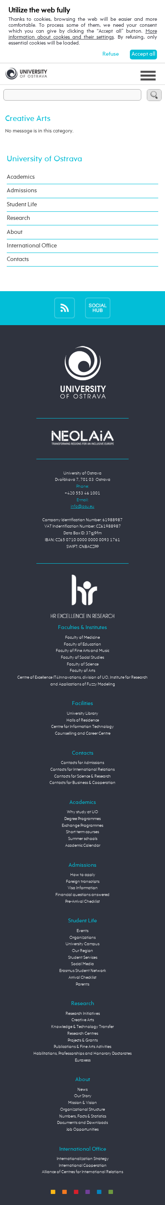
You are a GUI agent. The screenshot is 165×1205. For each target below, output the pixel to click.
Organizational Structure (82, 1109)
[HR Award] (82, 596)
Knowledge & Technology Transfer (82, 1027)
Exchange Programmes (82, 825)
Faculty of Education (82, 644)
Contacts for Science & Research (82, 776)
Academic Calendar (82, 845)
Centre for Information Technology (82, 727)
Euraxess (83, 1060)
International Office (32, 246)
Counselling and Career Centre (82, 733)
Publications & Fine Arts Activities (82, 1047)
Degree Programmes (82, 819)
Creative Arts (83, 1020)
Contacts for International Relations (82, 769)
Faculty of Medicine (82, 637)
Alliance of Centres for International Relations (82, 1172)
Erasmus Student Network (82, 971)
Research (18, 218)
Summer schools (82, 839)
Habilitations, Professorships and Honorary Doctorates (82, 1053)
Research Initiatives (83, 1013)
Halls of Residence (82, 720)
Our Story (82, 1096)
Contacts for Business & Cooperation (83, 783)
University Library (82, 713)
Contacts (18, 259)
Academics (21, 177)
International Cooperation (83, 1165)
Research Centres (82, 1033)
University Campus (82, 944)
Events (82, 931)
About (14, 232)
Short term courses (82, 832)
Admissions (22, 191)
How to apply (82, 875)
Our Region (82, 951)
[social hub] (97, 308)
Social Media (82, 964)
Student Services (82, 957)
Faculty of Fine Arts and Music (82, 651)
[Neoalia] (82, 437)
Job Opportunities (82, 1129)
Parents (82, 984)
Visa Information (83, 888)
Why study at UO (82, 812)
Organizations (82, 937)
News (82, 1089)
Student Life (22, 205)
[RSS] (64, 308)
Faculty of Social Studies (82, 657)
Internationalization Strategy (83, 1159)
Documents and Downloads (82, 1123)
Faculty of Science (83, 664)
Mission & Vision (82, 1103)
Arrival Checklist (82, 977)
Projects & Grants (83, 1040)
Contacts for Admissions (82, 763)
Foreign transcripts (82, 881)
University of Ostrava (44, 159)
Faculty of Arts (82, 671)
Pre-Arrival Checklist (82, 901)
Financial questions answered (82, 895)
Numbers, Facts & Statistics (82, 1116)
